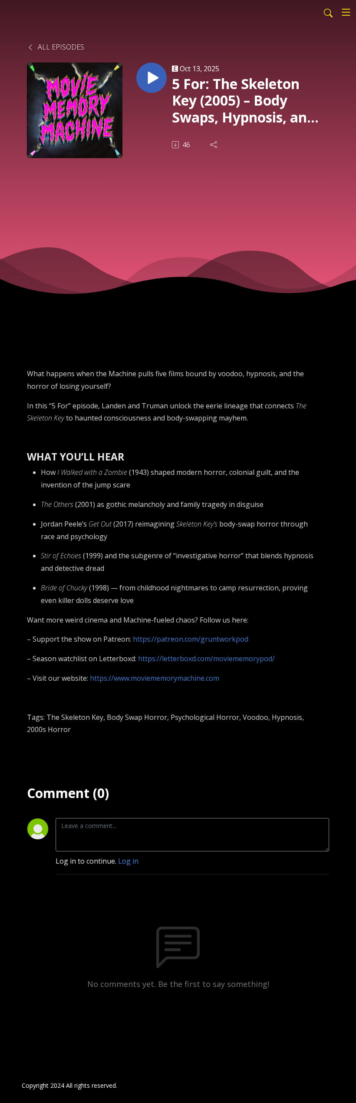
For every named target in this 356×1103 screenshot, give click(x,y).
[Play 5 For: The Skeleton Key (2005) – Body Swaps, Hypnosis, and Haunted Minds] (151, 78)
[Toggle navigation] (346, 12)
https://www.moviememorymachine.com (154, 678)
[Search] (328, 12)
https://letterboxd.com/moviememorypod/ (206, 658)
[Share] (214, 144)
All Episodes (60, 47)
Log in (128, 861)
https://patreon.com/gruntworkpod (190, 639)
